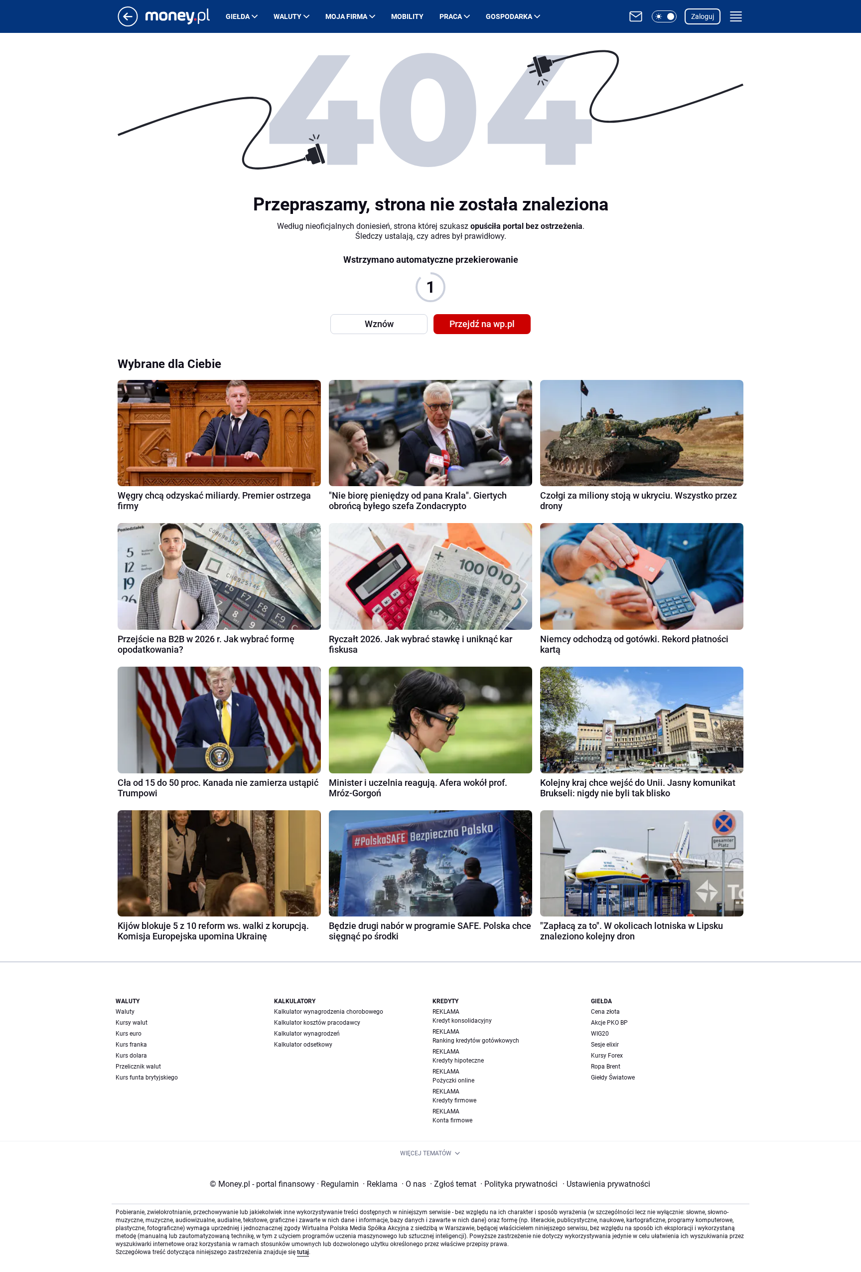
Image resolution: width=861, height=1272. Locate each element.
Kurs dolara (131, 1055)
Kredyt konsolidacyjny (462, 1020)
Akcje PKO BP (609, 1022)
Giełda (238, 16)
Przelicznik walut (138, 1066)
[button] (664, 16)
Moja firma (346, 16)
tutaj (303, 1252)
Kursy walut (131, 1022)
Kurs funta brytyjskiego (147, 1077)
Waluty (287, 16)
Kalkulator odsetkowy (303, 1044)
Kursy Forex (607, 1055)
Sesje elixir (605, 1044)
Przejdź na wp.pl (482, 324)
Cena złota (605, 1011)
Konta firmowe (452, 1120)
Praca (450, 16)
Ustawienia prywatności (606, 1184)
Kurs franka (131, 1044)
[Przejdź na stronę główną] (128, 23)
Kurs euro (129, 1033)
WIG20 (600, 1033)
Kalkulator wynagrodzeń (307, 1033)
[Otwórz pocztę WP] (636, 16)
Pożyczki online (453, 1080)
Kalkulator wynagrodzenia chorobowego (328, 1011)
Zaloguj (702, 16)
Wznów (379, 324)
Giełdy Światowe (613, 1077)
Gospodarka (509, 16)
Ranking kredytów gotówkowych (475, 1040)
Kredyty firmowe (454, 1100)
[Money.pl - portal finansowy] (185, 16)
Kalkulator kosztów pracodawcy (317, 1022)
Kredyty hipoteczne (458, 1060)
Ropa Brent (605, 1066)
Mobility (407, 16)
